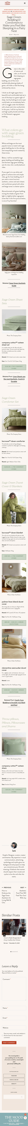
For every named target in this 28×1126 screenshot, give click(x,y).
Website (5, 1028)
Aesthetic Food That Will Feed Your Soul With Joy (21, 893)
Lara (11, 34)
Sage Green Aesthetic (17, 11)
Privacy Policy (20, 1123)
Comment (7, 979)
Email (5, 1018)
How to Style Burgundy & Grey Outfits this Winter (12, 939)
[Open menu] (24, 3)
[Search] (22, 1097)
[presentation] (14, 927)
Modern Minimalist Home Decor (12, 9)
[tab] (10, 951)
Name (5, 1008)
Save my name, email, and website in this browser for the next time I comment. (14, 1035)
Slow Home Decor (15, 13)
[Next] (23, 935)
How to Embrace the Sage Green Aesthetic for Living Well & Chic (6, 895)
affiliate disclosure (14, 1124)
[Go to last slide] (4, 935)
